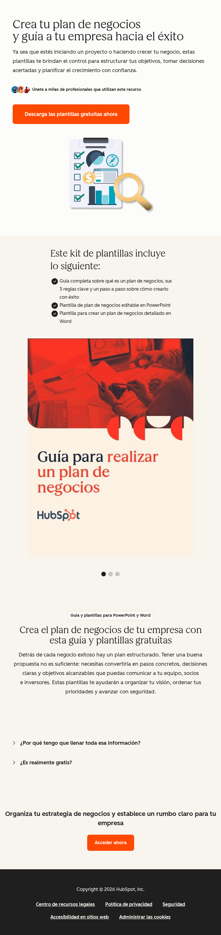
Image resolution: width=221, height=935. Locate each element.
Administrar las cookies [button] (145, 917)
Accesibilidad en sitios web (79, 917)
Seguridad (174, 904)
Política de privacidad (128, 904)
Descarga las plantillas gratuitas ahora (71, 114)
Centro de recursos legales (65, 904)
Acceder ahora (111, 842)
